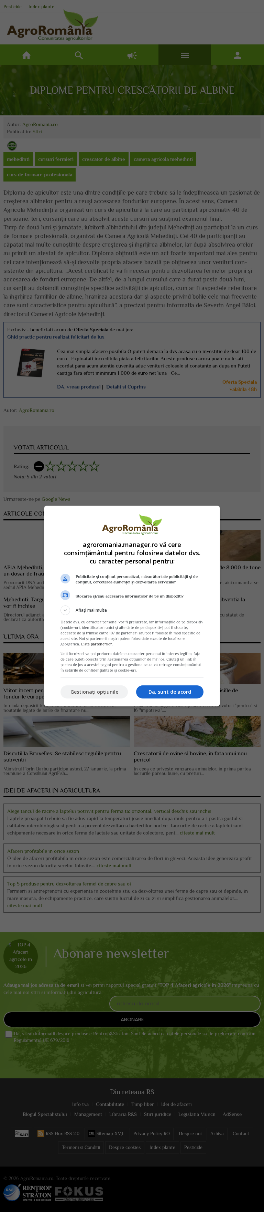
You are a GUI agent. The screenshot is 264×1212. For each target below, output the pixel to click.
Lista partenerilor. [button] (97, 644)
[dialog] (132, 606)
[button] (132, 610)
